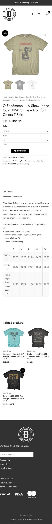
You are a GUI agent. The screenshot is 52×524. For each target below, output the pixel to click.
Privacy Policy (6, 478)
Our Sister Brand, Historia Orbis (14, 445)
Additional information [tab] (12, 196)
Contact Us (5, 460)
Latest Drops (16, 161)
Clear (5, 145)
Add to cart (20, 151)
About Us (4, 464)
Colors (5, 126)
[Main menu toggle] (38, 14)
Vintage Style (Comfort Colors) (20, 97)
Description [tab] (8, 191)
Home (5, 97)
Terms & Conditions (8, 486)
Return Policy (6, 482)
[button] (32, 14)
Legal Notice (5, 468)
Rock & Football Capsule (29, 161)
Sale (40, 161)
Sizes (5, 135)
